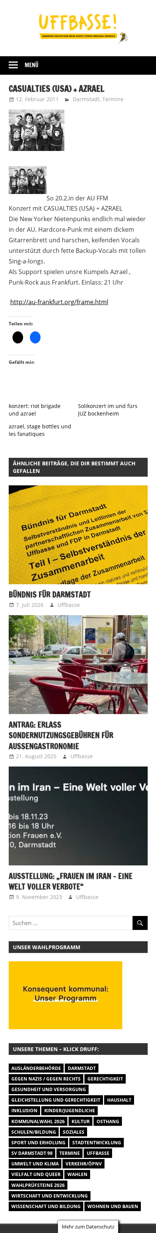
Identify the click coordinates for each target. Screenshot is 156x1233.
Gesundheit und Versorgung (48, 1089)
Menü (32, 65)
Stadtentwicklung (96, 1142)
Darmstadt (86, 99)
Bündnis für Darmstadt (50, 594)
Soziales (73, 1132)
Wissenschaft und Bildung (46, 1206)
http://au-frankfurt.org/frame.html (59, 302)
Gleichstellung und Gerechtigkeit (55, 1100)
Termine (112, 99)
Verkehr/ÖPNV (84, 1164)
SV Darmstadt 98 (32, 1153)
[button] (78, 534)
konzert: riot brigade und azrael (35, 409)
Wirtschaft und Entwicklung (49, 1196)
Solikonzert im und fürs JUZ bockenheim (107, 409)
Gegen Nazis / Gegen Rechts (46, 1079)
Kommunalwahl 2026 (38, 1121)
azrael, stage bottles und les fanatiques (40, 430)
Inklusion (24, 1110)
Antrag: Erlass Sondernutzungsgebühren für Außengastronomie (61, 735)
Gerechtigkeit (105, 1079)
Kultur (81, 1121)
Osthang (108, 1121)
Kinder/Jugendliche (69, 1110)
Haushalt (119, 1100)
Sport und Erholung (38, 1142)
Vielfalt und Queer (36, 1174)
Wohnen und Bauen (112, 1206)
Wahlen (77, 1174)
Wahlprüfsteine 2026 (38, 1185)
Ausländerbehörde (36, 1068)
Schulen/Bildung (33, 1132)
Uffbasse (69, 604)
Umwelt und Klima (35, 1164)
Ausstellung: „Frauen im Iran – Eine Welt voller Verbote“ (71, 881)
